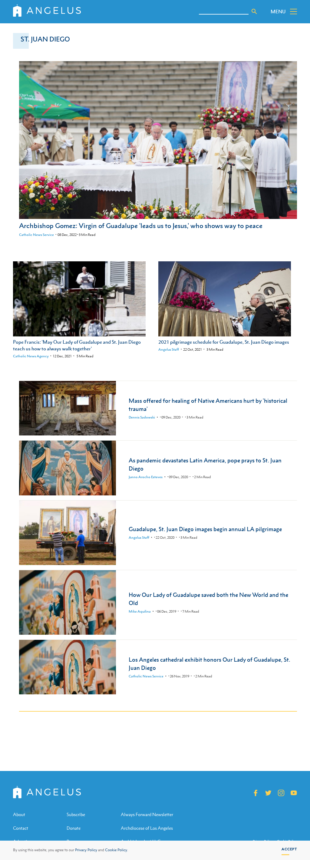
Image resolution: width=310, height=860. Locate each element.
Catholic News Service (36, 235)
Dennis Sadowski (142, 417)
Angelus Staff (168, 349)
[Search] (254, 11)
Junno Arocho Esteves (146, 477)
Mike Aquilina (140, 611)
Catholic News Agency (31, 356)
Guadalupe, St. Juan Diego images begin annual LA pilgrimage (205, 528)
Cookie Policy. (116, 850)
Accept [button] (289, 849)
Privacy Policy (86, 850)
